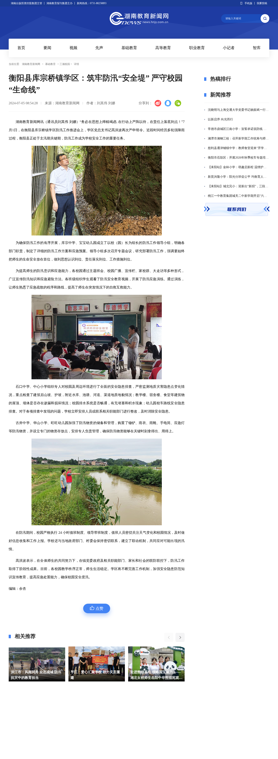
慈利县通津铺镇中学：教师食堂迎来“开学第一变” (238, 148)
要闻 (47, 48)
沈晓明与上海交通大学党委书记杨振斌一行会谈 (238, 109)
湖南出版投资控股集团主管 (26, 3)
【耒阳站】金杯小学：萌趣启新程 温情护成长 (238, 167)
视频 (73, 48)
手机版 (248, 3)
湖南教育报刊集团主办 (59, 3)
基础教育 (129, 48)
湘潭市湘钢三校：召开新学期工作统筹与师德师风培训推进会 (238, 138)
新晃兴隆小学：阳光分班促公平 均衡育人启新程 (238, 176)
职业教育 (197, 48)
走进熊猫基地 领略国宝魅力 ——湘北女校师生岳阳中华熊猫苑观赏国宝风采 (97, 675)
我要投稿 (262, 3)
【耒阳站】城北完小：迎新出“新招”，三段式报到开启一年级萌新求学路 (238, 186)
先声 (99, 48)
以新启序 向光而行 (220, 119)
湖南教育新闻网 (31, 64)
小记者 (229, 48)
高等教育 (163, 48)
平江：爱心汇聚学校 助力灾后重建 (35, 674)
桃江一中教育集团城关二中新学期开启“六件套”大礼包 (238, 195)
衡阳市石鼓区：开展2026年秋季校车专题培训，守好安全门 (238, 157)
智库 (257, 48)
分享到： (145, 103)
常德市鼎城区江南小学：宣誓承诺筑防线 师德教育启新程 (238, 129)
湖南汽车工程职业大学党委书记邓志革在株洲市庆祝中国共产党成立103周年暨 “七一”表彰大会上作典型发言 (156, 675)
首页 (21, 48)
